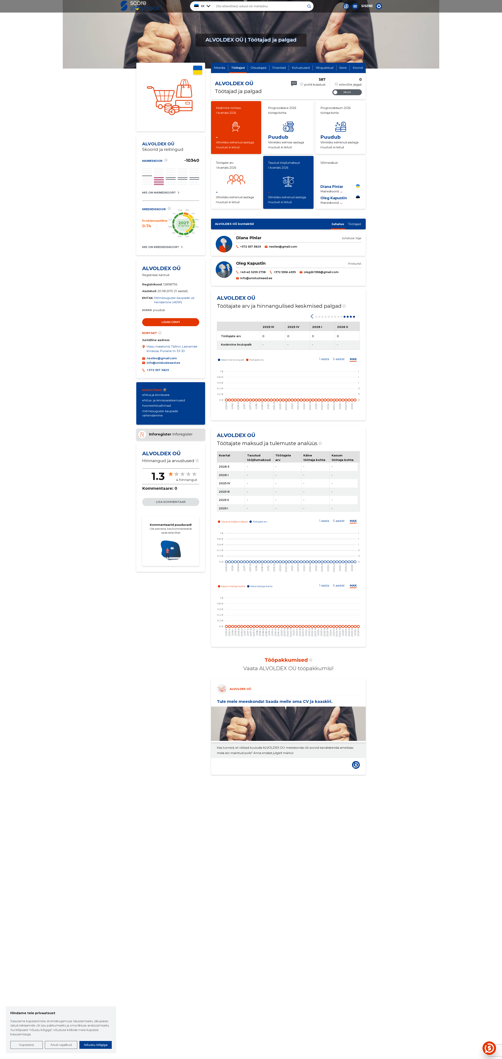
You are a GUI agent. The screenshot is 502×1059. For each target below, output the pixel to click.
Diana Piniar (331, 187)
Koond (358, 68)
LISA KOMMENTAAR (171, 502)
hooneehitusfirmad (156, 405)
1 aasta (324, 359)
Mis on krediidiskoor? (160, 247)
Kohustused (301, 68)
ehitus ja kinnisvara (155, 395)
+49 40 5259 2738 (253, 272)
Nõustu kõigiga (95, 1045)
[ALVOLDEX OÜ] (170, 97)
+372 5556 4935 (285, 272)
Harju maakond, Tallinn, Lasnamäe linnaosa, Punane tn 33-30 (171, 349)
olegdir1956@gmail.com (321, 272)
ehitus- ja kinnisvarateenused (163, 400)
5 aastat (339, 359)
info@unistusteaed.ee (163, 363)
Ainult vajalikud (61, 1045)
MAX (353, 359)
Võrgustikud (324, 68)
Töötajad (238, 68)
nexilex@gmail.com (162, 358)
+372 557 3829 (158, 370)
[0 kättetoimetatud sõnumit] (294, 84)
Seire (343, 68)
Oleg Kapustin (333, 198)
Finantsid (279, 68)
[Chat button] (346, 6)
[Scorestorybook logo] (141, 6)
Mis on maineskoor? (159, 192)
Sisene (367, 6)
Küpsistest (26, 1045)
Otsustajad (258, 68)
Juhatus (338, 224)
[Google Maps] (144, 348)
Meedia (219, 68)
